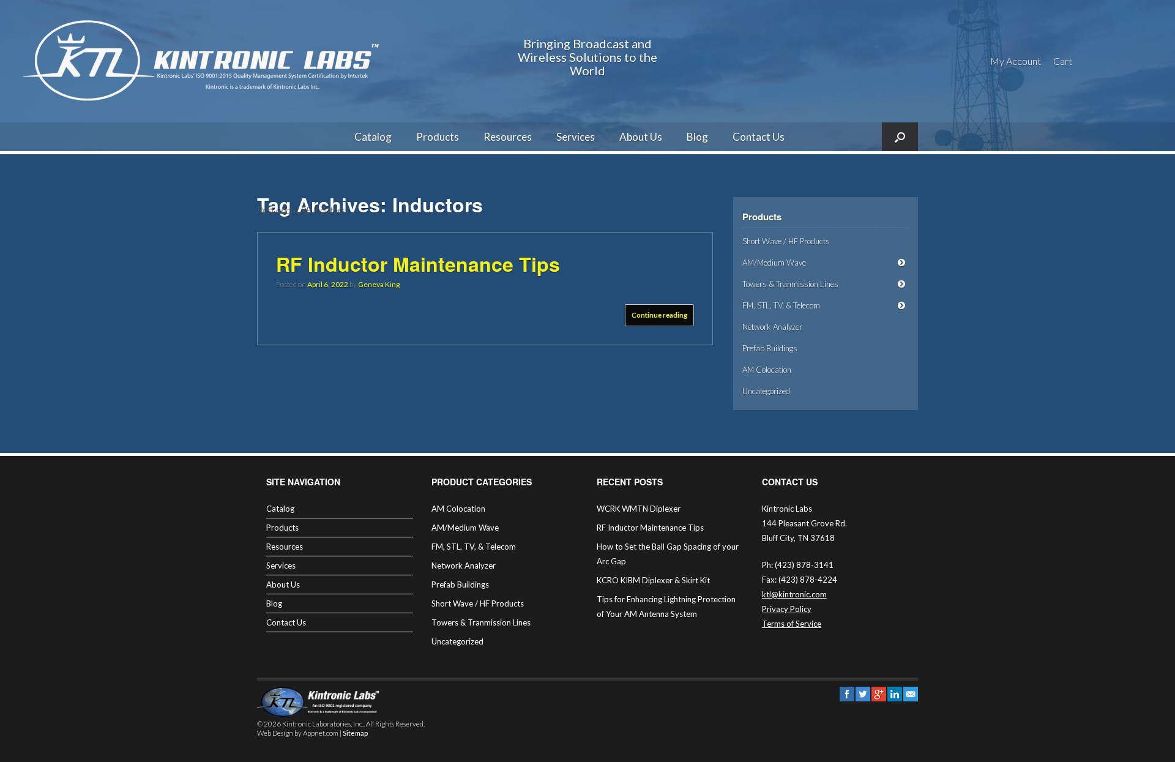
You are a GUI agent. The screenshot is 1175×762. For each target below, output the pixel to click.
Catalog (373, 136)
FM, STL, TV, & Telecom (781, 305)
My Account (1015, 61)
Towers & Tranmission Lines (790, 284)
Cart (1062, 61)
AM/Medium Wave (774, 262)
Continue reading (659, 315)
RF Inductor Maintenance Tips (418, 264)
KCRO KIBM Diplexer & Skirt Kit (653, 580)
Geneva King (379, 284)
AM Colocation (766, 370)
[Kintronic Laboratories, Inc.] (205, 61)
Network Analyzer (772, 327)
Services (575, 136)
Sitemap (355, 733)
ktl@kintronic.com (794, 594)
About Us (640, 136)
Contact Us (759, 136)
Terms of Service (791, 624)
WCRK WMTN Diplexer (639, 509)
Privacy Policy (786, 609)
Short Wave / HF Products (786, 241)
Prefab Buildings (769, 348)
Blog (697, 136)
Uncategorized (766, 391)
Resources (507, 136)
